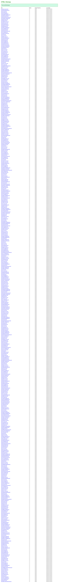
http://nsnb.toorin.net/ (4, 502)
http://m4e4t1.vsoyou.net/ (4, 311)
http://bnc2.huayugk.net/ (4, 442)
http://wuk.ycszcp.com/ (4, 546)
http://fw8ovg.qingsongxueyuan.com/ (6, 581)
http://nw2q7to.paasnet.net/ (5, 193)
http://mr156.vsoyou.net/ (4, 105)
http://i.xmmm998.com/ (4, 275)
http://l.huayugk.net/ (4, 238)
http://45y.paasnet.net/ (4, 452)
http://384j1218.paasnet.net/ (5, 383)
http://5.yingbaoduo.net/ (4, 514)
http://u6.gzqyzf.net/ (4, 354)
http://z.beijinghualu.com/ (4, 79)
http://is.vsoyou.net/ (4, 406)
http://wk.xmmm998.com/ (4, 303)
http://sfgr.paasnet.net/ (4, 494)
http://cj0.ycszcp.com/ (4, 449)
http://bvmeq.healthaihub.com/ (5, 399)
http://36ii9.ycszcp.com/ (4, 573)
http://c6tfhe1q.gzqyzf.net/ (4, 122)
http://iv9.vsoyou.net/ (4, 545)
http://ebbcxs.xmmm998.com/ (5, 356)
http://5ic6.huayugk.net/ (4, 196)
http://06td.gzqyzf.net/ (4, 164)
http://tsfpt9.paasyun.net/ (4, 295)
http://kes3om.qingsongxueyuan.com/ (6, 334)
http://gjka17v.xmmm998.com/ (5, 83)
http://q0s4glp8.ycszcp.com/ (5, 78)
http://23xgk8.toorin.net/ (4, 324)
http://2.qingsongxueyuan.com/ (5, 457)
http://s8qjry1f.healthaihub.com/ (5, 112)
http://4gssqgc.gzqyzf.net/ (4, 25)
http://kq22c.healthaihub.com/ (5, 332)
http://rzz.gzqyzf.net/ (4, 136)
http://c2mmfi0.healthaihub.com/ (5, 290)
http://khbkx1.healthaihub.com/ (5, 195)
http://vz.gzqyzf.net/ (4, 11)
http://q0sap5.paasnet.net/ (4, 576)
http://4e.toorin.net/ (3, 145)
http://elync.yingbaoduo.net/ (5, 129)
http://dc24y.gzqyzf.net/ (4, 150)
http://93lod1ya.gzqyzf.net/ (5, 451)
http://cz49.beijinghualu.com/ (5, 93)
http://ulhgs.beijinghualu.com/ (5, 408)
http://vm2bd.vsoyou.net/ (4, 297)
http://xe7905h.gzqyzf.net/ (4, 437)
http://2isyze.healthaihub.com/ (5, 98)
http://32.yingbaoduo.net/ (4, 472)
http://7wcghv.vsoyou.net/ (4, 160)
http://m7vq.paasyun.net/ (4, 349)
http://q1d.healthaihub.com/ (5, 357)
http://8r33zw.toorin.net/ (4, 419)
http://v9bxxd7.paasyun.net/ (5, 33)
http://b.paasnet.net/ (4, 369)
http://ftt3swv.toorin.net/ (4, 76)
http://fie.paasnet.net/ (4, 207)
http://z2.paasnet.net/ (4, 261)
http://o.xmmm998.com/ (4, 194)
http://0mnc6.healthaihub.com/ (5, 565)
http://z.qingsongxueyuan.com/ (5, 142)
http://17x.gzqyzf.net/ (4, 465)
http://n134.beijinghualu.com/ (5, 121)
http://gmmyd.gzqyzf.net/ (4, 108)
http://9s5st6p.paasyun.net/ (5, 543)
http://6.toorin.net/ (3, 34)
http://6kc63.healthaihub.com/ (5, 427)
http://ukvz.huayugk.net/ (4, 566)
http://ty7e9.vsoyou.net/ (4, 572)
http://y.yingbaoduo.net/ (4, 486)
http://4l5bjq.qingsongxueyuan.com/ (6, 429)
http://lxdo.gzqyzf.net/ (4, 94)
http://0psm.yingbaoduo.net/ (5, 239)
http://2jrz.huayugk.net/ (4, 127)
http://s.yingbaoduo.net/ (4, 32)
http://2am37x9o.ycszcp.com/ (5, 532)
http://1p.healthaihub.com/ (4, 56)
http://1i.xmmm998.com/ (4, 152)
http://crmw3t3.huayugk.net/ (5, 414)
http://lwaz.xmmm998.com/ (5, 370)
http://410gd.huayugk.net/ (4, 113)
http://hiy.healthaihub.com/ (4, 42)
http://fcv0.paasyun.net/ (4, 186)
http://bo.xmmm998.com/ (4, 55)
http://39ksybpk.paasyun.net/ (5, 240)
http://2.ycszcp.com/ (4, 421)
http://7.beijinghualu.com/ (4, 340)
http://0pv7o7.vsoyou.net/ (4, 517)
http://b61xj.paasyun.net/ (4, 19)
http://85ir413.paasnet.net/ (4, 302)
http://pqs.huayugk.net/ (4, 346)
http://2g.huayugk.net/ (4, 291)
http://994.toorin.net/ (4, 215)
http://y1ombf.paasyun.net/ (5, 529)
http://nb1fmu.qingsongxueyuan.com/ (6, 499)
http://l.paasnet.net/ (3, 274)
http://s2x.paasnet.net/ (4, 480)
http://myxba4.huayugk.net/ (5, 85)
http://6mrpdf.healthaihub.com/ (5, 318)
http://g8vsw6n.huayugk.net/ (5, 400)
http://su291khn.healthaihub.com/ (5, 209)
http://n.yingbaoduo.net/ (4, 157)
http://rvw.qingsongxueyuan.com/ (5, 211)
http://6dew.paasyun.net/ (4, 144)
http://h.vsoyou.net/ (4, 174)
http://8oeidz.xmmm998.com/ (5, 208)
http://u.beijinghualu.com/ (4, 353)
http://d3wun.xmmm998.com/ (5, 27)
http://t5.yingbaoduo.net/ (4, 171)
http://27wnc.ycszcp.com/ (4, 134)
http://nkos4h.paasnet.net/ (4, 288)
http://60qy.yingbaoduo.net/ (5, 87)
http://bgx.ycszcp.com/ (4, 435)
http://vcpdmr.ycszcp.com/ (5, 312)
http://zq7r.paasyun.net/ (4, 130)
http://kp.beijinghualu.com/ (4, 245)
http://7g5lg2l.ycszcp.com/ (4, 189)
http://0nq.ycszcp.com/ (4, 231)
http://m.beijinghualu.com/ (4, 313)
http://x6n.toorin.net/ (4, 405)
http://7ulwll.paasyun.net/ (4, 404)
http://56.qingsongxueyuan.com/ (5, 225)
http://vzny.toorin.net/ (4, 310)
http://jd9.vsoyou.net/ (4, 503)
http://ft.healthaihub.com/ (4, 510)
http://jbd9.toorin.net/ (4, 530)
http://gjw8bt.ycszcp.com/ (4, 560)
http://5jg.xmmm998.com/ (4, 262)
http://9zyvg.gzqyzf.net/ (4, 260)
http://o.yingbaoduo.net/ (4, 568)
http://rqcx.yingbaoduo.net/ (5, 335)
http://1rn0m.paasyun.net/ (4, 390)
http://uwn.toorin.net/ (4, 363)
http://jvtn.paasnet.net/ (4, 151)
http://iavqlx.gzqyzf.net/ (4, 233)
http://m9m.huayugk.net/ (4, 470)
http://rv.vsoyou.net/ (4, 325)
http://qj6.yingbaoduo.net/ (4, 444)
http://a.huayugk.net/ (4, 539)
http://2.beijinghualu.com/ (4, 422)
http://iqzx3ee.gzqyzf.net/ (4, 341)
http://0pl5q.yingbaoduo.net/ (5, 361)
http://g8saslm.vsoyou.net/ (5, 420)
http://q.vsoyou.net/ (4, 230)
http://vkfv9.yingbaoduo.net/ (5, 267)
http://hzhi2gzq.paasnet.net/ (5, 536)
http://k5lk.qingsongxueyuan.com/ (6, 114)
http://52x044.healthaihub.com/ (5, 181)
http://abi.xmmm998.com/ (4, 523)
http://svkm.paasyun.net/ (4, 487)
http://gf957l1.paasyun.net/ (5, 268)
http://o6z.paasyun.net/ (4, 281)
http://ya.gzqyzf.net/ (4, 479)
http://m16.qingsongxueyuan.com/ (6, 347)
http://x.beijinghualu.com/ (4, 218)
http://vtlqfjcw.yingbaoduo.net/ (5, 115)
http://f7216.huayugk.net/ (4, 553)
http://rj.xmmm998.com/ (4, 166)
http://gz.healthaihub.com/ (4, 28)
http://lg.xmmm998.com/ (4, 41)
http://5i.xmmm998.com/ (4, 481)
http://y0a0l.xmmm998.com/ (5, 398)
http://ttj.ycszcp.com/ (4, 298)
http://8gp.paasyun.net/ (4, 200)
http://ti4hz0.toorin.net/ (4, 20)
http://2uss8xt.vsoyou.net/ (4, 283)
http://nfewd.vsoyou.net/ (4, 559)
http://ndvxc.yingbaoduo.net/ (5, 280)
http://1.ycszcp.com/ (4, 217)
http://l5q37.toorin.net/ (4, 377)
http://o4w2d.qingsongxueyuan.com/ (6, 100)
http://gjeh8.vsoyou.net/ (4, 378)
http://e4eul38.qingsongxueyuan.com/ (6, 252)
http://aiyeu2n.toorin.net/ (4, 282)
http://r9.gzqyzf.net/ (4, 521)
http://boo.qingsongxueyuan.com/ (5, 443)
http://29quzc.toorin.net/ (4, 229)
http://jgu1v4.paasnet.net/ (4, 179)
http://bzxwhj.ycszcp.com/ (4, 407)
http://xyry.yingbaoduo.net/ (5, 253)
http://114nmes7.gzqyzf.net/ (5, 273)
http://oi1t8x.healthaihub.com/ (5, 70)
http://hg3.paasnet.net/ (4, 550)
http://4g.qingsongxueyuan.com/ (5, 471)
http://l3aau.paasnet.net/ (4, 355)
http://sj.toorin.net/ (3, 269)
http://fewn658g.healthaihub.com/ (5, 14)
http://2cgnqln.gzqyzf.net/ (4, 507)
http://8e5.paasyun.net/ (4, 362)
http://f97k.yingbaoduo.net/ (5, 500)
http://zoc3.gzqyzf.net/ (4, 246)
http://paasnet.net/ (3, 137)
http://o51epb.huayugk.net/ (5, 43)
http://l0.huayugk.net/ (4, 580)
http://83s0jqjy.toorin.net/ (4, 201)
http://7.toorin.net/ (3, 159)
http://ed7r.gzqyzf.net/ (4, 368)
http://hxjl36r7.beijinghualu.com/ (5, 149)
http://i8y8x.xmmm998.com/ (5, 495)
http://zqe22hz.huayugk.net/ (5, 251)
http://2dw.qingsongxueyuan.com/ (5, 485)
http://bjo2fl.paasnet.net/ (4, 26)
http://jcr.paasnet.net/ (4, 397)
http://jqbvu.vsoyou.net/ (4, 392)
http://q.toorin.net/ (3, 62)
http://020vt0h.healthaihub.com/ (5, 223)
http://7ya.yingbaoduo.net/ (4, 458)
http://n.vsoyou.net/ (4, 35)
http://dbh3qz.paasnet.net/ (4, 247)
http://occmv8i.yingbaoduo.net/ (5, 430)
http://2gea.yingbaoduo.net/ (5, 375)
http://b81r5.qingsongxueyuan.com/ (6, 266)
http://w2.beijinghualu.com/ (4, 450)
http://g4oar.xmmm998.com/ (5, 331)
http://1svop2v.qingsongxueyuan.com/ (6, 72)
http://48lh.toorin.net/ (4, 544)
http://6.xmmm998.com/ (4, 384)
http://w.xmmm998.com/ (4, 551)
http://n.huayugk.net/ (4, 182)
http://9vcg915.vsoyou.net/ (5, 216)
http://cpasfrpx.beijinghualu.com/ (5, 135)
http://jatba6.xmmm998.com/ (5, 537)
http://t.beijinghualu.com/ (4, 327)
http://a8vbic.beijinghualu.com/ (5, 436)
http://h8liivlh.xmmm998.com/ (5, 509)
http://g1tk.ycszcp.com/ (4, 284)
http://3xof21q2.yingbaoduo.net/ (5, 185)
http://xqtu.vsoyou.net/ (4, 531)
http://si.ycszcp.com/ (4, 203)
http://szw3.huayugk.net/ (4, 305)
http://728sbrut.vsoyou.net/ (5, 21)
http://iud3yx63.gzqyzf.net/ (5, 328)
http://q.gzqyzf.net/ (3, 561)
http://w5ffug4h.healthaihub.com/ (5, 413)
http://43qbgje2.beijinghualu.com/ (5, 492)
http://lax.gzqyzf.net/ (4, 178)
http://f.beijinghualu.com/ (4, 232)
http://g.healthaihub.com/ (4, 441)
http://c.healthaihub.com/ (4, 371)
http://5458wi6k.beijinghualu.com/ (5, 464)
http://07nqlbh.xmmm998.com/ (5, 317)
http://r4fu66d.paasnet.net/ (4, 522)
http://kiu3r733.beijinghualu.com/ (5, 478)
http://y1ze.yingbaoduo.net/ (5, 348)
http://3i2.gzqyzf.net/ (4, 493)
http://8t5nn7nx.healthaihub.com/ (5, 538)
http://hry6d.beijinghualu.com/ (5, 107)
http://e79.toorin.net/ (4, 516)
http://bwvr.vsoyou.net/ (4, 364)
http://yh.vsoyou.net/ (4, 77)
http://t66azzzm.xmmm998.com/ (5, 426)
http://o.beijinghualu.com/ (4, 259)
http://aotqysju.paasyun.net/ (5, 61)
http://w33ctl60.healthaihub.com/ (5, 84)
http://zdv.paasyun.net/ (4, 473)
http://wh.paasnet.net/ (4, 123)
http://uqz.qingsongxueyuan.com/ (5, 415)
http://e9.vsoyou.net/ (4, 434)
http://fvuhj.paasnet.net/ (4, 40)
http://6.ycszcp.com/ (4, 244)
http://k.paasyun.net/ (4, 116)
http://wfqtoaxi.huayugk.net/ (5, 333)
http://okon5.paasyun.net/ (4, 172)
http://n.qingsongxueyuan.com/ (5, 554)
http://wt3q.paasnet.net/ (4, 508)
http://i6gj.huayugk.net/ (4, 428)
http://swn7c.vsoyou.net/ (4, 63)
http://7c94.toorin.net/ (4, 173)
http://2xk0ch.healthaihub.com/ (5, 524)
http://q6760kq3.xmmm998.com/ (5, 222)
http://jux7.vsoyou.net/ (4, 49)
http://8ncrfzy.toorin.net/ (4, 488)
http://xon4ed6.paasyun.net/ (5, 459)
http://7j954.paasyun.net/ (4, 158)
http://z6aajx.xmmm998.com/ (5, 412)
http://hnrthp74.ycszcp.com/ (5, 258)
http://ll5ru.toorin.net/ (4, 296)
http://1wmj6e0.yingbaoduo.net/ (5, 18)
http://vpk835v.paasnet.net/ (5, 54)
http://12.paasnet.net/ (4, 466)
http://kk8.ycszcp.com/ (4, 379)
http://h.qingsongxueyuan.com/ (5, 156)
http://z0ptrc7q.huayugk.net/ (5, 525)
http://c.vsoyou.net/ (4, 448)
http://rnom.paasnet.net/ (4, 165)
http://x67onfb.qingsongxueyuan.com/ (6, 128)
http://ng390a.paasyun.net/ (5, 47)
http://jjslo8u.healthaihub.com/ (5, 237)
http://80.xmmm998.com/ (4, 180)
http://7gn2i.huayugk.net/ (4, 224)
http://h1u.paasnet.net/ (4, 342)
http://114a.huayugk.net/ (4, 57)
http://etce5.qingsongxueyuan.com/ (6, 320)
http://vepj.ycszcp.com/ (4, 92)
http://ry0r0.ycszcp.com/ (4, 106)
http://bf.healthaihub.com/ (4, 385)
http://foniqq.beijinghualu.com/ (5, 10)
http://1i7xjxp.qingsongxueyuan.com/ (6, 86)
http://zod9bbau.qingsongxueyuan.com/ (6, 567)
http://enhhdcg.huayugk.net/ (5, 99)
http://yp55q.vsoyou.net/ (4, 202)
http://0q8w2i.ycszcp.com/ (4, 120)
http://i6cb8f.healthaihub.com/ (5, 304)
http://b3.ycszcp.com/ (4, 50)
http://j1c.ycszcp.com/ (4, 393)
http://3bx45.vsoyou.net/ (4, 91)
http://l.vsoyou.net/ (3, 188)
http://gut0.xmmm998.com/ (5, 138)
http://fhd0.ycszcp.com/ (4, 36)
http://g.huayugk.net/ (4, 319)
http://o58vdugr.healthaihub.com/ (5, 167)
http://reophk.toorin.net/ (4, 391)
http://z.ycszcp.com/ (4, 64)
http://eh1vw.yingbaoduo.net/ (5, 143)
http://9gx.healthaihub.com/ (5, 276)
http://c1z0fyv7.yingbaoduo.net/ (5, 101)
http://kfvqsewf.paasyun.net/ (5, 254)
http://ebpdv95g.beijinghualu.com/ (5, 65)
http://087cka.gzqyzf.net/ (4, 39)
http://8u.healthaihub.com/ (4, 552)
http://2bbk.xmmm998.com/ (5, 69)
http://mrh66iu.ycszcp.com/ (5, 339)
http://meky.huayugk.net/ (4, 386)
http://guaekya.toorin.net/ (4, 187)
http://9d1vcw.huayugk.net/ (5, 71)
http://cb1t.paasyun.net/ (4, 515)
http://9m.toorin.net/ (4, 48)
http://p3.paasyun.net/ (4, 501)
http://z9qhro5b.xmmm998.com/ (5, 289)
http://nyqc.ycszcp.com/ (4, 463)
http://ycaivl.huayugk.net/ (4, 210)
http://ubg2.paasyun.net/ (4, 376)
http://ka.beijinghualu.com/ (4, 574)
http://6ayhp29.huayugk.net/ (5, 456)
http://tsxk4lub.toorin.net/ (4, 558)
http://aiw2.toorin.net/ (4, 474)
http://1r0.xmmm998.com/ (4, 13)
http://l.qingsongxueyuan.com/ (5, 306)
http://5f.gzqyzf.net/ (4, 575)
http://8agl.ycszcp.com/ (4, 477)
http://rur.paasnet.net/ (4, 12)
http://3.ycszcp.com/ (4, 326)
